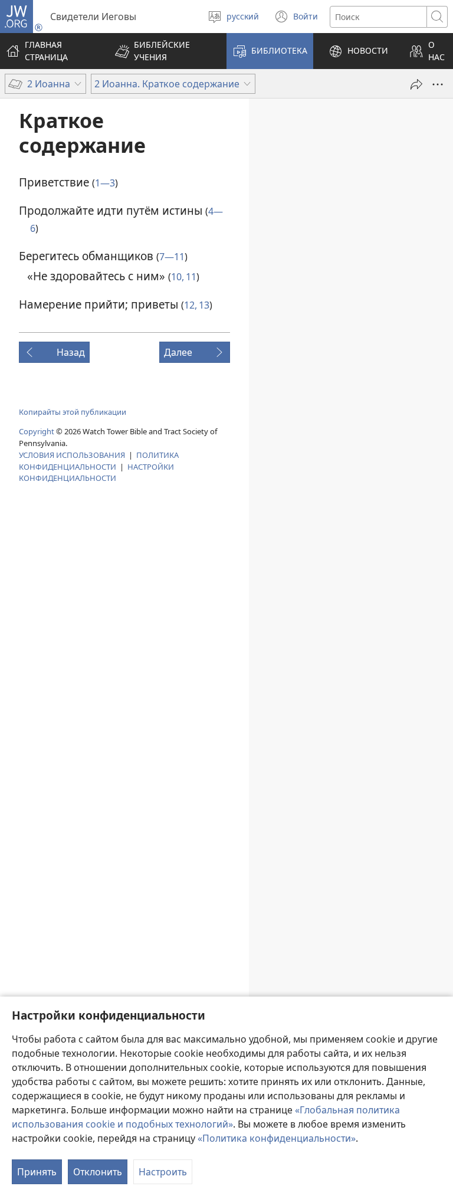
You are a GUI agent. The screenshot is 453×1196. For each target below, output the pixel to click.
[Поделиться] (416, 84)
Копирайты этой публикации (72, 412)
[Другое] (437, 84)
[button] (163, 51)
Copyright (36, 431)
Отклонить (97, 1171)
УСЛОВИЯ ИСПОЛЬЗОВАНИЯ (72, 455)
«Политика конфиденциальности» (277, 1138)
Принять (37, 1171)
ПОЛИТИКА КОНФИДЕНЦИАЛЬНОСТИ (99, 461)
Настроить (163, 1171)
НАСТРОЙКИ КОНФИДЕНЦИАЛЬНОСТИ (96, 472)
